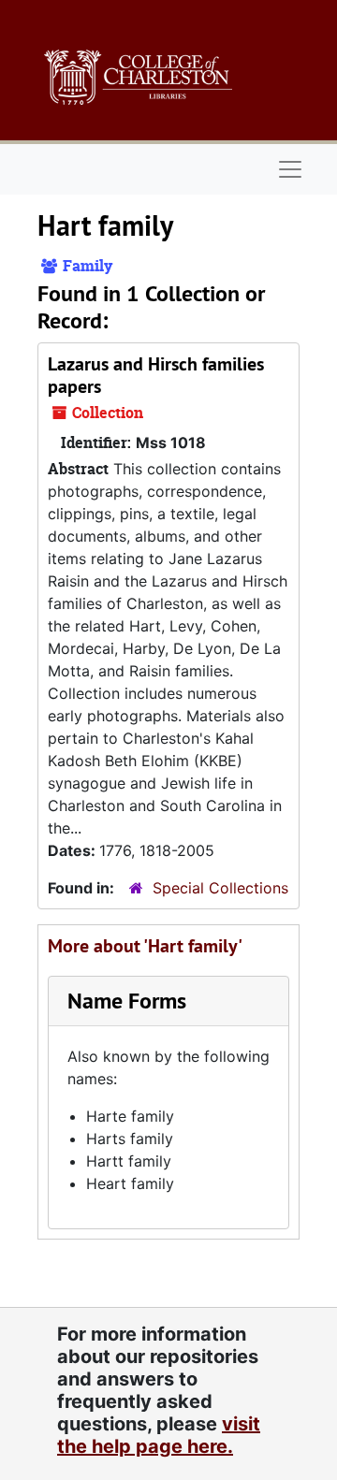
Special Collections (220, 887)
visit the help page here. (158, 1435)
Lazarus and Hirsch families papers (156, 375)
